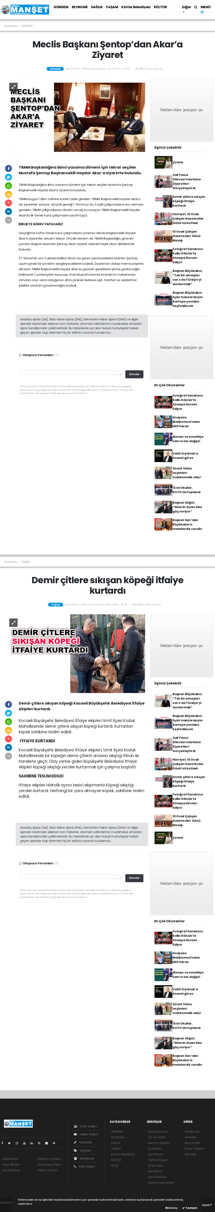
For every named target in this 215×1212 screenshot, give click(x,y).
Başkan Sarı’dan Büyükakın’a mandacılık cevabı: (188, 524)
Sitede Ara (192, 1131)
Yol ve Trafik (156, 1137)
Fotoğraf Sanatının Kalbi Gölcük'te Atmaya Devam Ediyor (188, 255)
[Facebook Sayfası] (4, 1143)
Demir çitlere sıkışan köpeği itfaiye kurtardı (189, 201)
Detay (172, 1208)
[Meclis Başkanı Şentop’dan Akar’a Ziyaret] (75, 117)
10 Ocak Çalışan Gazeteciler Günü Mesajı (187, 235)
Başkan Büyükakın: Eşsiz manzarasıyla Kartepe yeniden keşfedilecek (188, 299)
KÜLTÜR (160, 7)
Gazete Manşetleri (161, 1183)
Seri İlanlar (155, 1171)
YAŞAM (112, 7)
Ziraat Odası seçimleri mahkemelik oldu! (187, 472)
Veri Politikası (11, 1170)
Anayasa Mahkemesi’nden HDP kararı (186, 421)
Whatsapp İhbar (49, 1164)
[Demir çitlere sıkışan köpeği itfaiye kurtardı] (75, 653)
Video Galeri (88, 1134)
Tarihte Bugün (158, 1160)
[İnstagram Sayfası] (19, 1143)
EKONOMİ (80, 7)
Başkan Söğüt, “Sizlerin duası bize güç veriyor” (187, 507)
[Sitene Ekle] (56, 1143)
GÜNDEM (61, 7)
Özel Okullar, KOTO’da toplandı (187, 490)
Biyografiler (193, 1143)
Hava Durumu (158, 1131)
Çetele (178, 162)
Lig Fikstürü (155, 1154)
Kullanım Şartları (49, 1159)
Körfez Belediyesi (135, 7)
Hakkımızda (10, 1159)
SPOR (114, 1166)
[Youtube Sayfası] (26, 1143)
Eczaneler (155, 1148)
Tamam (191, 1208)
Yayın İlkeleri (10, 1164)
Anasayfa (10, 26)
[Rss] (41, 1143)
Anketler (190, 1137)
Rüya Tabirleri (194, 1148)
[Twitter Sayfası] (11, 1143)
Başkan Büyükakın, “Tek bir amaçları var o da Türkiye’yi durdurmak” (188, 277)
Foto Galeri (88, 1126)
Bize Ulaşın (86, 1166)
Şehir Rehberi (157, 1177)
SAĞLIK (97, 7)
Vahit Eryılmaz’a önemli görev (185, 455)
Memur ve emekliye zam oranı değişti (188, 439)
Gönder (134, 374)
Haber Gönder (48, 1170)
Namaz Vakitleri (159, 1143)
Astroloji (190, 1154)
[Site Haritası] (48, 1143)
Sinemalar (155, 1166)
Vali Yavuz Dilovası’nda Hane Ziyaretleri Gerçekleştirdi (187, 181)
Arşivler (85, 1150)
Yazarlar (85, 1142)
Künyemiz (86, 1158)
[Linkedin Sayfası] (33, 1143)
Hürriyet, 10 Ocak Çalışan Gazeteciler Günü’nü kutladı (188, 218)
